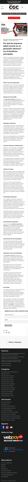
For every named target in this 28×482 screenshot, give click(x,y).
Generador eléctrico (5, 404)
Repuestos (13, 13)
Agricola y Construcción (14, 17)
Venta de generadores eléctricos (8, 408)
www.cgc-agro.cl (7, 365)
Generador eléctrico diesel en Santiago (9, 412)
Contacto (24, 13)
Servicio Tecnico (6, 13)
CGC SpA (5, 480)
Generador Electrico (5, 373)
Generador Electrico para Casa (8, 389)
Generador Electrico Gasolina (7, 375)
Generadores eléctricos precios (8, 406)
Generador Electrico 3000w (7, 377)
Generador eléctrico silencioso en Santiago (10, 416)
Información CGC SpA (6, 470)
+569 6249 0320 (4, 476)
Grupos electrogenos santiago (7, 420)
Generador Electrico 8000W (7, 385)
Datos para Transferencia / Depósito (9, 472)
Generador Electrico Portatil (7, 381)
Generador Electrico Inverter (7, 379)
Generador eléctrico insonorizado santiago (10, 418)
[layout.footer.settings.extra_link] (11, 427)
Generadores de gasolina (6, 410)
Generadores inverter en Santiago (8, 414)
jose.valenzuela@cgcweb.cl (7, 474)
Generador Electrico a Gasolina (8, 387)
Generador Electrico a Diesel (7, 395)
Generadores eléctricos (6, 402)
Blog (19, 13)
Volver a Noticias (14, 342)
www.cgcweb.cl (7, 363)
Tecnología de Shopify (12, 480)
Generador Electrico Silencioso (8, 383)
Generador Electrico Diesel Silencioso (9, 372)
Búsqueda (3, 464)
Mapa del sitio (4, 468)
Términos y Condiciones (6, 462)
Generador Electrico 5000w (7, 391)
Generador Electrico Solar (7, 393)
